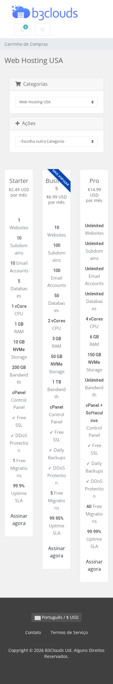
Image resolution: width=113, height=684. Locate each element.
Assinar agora (19, 519)
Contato (33, 632)
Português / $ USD (59, 617)
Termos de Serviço (69, 632)
